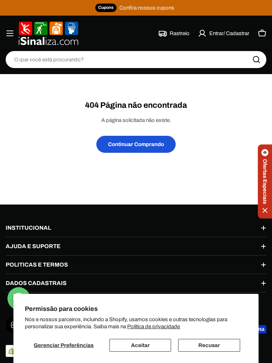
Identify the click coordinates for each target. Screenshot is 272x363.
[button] (265, 182)
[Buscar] (256, 59)
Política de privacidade (153, 326)
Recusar (209, 345)
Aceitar (140, 345)
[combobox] (136, 59)
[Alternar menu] (10, 33)
